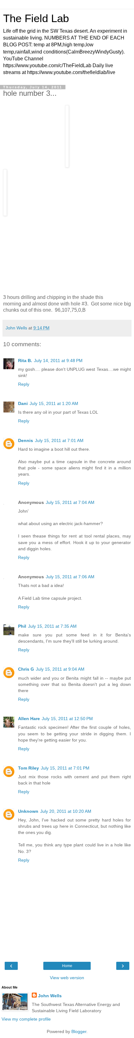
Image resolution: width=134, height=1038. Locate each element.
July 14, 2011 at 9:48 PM (58, 360)
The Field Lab (36, 18)
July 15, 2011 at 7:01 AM (59, 440)
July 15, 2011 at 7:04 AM (70, 502)
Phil (22, 626)
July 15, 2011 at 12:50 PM (67, 718)
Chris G (26, 669)
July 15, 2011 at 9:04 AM (60, 669)
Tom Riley (28, 768)
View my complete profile (26, 1019)
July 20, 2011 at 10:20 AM (65, 811)
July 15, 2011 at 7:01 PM (65, 768)
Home (67, 966)
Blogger (78, 1031)
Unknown (28, 811)
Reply (23, 384)
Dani (23, 403)
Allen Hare (29, 718)
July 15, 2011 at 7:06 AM (70, 576)
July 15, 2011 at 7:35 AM (52, 626)
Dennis (25, 440)
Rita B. (25, 360)
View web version (67, 977)
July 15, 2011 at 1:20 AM (54, 403)
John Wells (50, 995)
